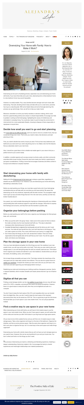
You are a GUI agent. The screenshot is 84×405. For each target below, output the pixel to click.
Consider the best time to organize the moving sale (19, 227)
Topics (11, 36)
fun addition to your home (35, 282)
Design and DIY (30, 42)
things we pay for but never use (22, 179)
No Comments (35, 51)
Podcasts (40, 36)
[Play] (64, 271)
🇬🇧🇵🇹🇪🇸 (55, 36)
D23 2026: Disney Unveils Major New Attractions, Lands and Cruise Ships (66, 188)
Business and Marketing (11, 368)
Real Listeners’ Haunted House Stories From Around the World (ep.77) (67, 171)
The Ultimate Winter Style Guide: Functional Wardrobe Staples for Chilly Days (67, 162)
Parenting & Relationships (12, 370)
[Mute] (71, 271)
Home (5, 36)
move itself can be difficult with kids (16, 133)
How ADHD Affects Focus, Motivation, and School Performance (66, 152)
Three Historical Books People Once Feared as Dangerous (67, 179)
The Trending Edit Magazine (25, 36)
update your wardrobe (9, 262)
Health (56, 368)
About (48, 36)
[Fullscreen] (72, 271)
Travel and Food (46, 368)
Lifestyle (36, 368)
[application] (67, 270)
